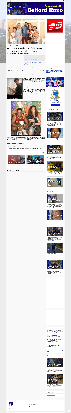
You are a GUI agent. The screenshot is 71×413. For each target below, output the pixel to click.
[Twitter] (7, 1)
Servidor (48, 16)
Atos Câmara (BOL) (33, 16)
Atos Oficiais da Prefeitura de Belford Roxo (20, 16)
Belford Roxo (55, 16)
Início (10, 16)
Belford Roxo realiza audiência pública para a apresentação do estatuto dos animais (34, 161)
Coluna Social (35, 404)
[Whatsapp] (12, 1)
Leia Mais (54, 125)
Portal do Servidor (30, 407)
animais (21, 45)
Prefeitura (41, 16)
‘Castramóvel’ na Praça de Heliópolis (16, 162)
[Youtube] (10, 1)
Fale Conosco (30, 404)
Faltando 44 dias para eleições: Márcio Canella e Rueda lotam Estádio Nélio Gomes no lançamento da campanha (54, 71)
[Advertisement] (15, 61)
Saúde (17, 45)
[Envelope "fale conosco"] (14, 1)
